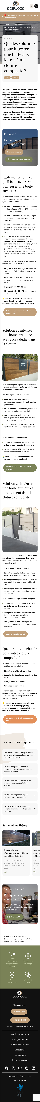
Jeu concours (20, 1054)
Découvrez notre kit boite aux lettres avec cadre (18, 468)
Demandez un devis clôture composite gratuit (19, 719)
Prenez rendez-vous (20, 1044)
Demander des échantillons (20, 159)
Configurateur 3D (20, 1039)
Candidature (20, 1049)
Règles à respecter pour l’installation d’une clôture (18, 312)
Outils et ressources (20, 1034)
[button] (20, 755)
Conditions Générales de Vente (20, 1076)
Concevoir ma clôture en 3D (15, 634)
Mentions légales (20, 1080)
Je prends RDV (16, 917)
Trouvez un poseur (20, 1060)
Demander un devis (14, 152)
